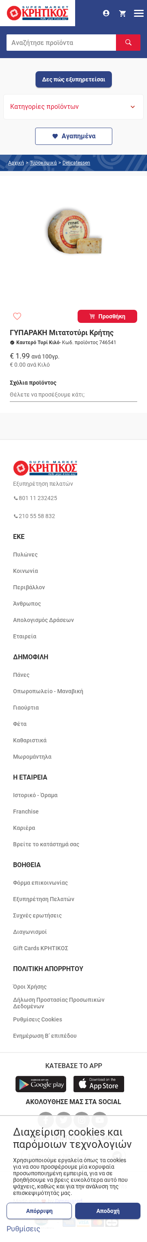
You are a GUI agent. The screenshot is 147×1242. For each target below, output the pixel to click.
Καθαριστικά (30, 740)
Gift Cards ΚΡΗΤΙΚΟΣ (40, 948)
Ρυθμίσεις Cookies (37, 1019)
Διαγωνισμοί (30, 932)
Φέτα (20, 724)
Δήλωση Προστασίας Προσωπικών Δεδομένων (59, 1003)
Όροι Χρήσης (30, 986)
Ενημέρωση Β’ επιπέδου (45, 1035)
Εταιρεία (24, 636)
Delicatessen (76, 163)
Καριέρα (24, 828)
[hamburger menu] (139, 13)
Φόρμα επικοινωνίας (40, 882)
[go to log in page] (106, 13)
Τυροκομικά (43, 163)
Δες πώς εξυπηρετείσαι (73, 79)
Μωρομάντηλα (32, 756)
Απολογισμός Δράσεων (43, 620)
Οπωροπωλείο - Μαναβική (48, 691)
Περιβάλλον (29, 587)
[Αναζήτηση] (128, 42)
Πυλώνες (25, 554)
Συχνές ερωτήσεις (37, 915)
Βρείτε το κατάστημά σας (46, 844)
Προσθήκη (111, 316)
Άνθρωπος (27, 603)
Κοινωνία (25, 571)
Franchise (26, 811)
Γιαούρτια (26, 707)
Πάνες (21, 675)
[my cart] (122, 13)
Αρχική (16, 163)
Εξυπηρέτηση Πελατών (43, 899)
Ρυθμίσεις (23, 1229)
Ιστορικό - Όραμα (35, 795)
